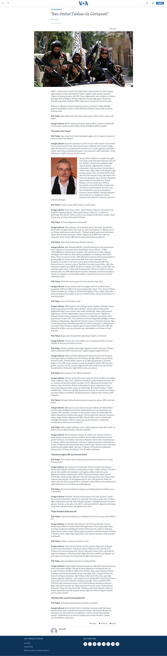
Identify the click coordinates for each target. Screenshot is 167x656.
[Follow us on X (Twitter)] (90, 644)
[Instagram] (147, 3)
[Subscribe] (117, 644)
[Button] (112, 29)
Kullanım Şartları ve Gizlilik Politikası (36, 650)
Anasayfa (27, 643)
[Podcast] (113, 644)
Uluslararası (56, 10)
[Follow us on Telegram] (104, 644)
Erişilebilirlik (28, 647)
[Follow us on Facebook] (85, 644)
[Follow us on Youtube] (94, 644)
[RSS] (108, 644)
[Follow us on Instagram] (99, 644)
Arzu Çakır (54, 19)
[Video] (153, 3)
